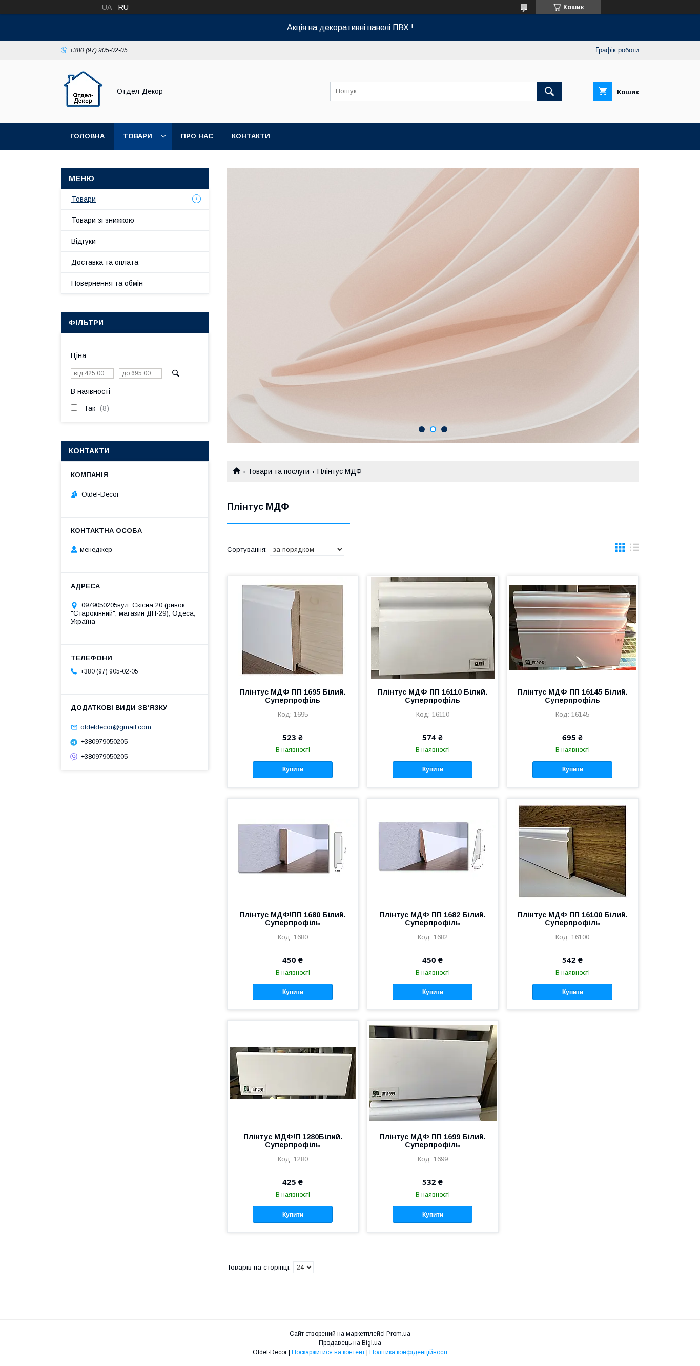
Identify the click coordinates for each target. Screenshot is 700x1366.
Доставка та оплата (104, 262)
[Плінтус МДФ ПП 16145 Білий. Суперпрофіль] (572, 627)
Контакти (251, 136)
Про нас (197, 136)
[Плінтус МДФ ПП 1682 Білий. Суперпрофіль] (432, 850)
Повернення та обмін (107, 283)
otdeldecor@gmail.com (115, 727)
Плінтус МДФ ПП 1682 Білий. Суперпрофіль (433, 918)
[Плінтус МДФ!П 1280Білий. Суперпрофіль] (293, 1072)
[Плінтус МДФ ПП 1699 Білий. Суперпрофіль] (432, 1072)
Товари (137, 136)
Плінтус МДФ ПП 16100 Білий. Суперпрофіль (573, 918)
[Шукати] (549, 91)
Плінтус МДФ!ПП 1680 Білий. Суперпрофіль (293, 918)
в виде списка (634, 550)
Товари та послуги (279, 471)
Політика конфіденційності (408, 1352)
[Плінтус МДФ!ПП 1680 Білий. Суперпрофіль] (293, 850)
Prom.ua (398, 1333)
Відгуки (83, 241)
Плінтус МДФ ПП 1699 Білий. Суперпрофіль (433, 1141)
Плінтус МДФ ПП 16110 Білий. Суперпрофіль (432, 696)
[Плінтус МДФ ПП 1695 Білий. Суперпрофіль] (293, 627)
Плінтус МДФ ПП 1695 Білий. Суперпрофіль (293, 696)
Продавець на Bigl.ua (350, 1343)
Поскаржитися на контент (328, 1352)
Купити (292, 769)
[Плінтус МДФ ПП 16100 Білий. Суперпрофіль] (572, 850)
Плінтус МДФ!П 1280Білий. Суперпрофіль (292, 1141)
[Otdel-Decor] (83, 110)
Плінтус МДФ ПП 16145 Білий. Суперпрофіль (573, 696)
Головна (87, 136)
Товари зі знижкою (102, 220)
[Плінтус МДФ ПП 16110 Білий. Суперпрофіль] (432, 627)
